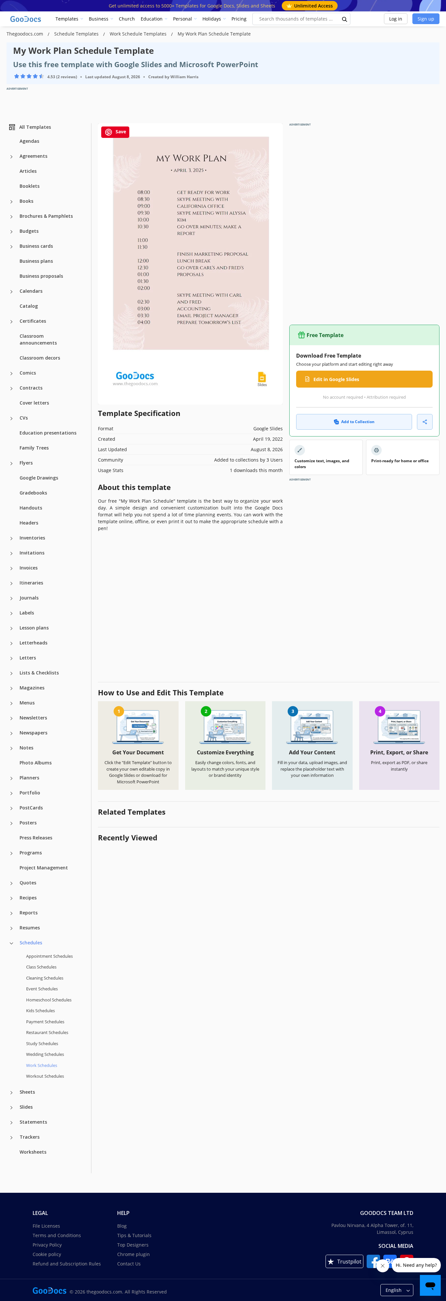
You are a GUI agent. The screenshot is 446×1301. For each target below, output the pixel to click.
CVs (24, 418)
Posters (28, 823)
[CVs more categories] (11, 418)
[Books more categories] (11, 202)
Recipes (28, 897)
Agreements (33, 156)
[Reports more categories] (11, 913)
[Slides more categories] (11, 1108)
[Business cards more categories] (11, 247)
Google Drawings (39, 478)
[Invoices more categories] (11, 568)
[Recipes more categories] (11, 898)
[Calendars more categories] (11, 292)
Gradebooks (33, 493)
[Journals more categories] (11, 598)
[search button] (345, 19)
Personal (182, 19)
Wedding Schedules (45, 1054)
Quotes (28, 883)
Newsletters (33, 718)
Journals (29, 598)
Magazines (32, 688)
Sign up (426, 19)
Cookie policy (47, 1254)
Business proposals (41, 276)
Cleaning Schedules (44, 978)
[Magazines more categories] (11, 688)
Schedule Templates (77, 34)
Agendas (29, 141)
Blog (122, 1226)
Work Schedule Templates (139, 34)
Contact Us (129, 1264)
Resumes (30, 927)
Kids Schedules (40, 1010)
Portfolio (30, 793)
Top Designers (133, 1245)
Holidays (211, 19)
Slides (26, 1107)
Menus (27, 703)
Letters (28, 658)
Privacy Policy (47, 1245)
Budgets (29, 231)
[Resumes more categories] (11, 928)
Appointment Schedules (49, 956)
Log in (395, 19)
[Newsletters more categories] (11, 718)
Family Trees (34, 448)
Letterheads (33, 643)
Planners (29, 778)
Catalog (29, 306)
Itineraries (31, 583)
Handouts (31, 508)
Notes (26, 748)
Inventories (32, 538)
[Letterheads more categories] (11, 643)
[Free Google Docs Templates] (26, 19)
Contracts (31, 388)
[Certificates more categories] (11, 322)
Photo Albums (36, 763)
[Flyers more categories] (11, 463)
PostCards (31, 808)
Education (152, 19)
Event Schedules (42, 989)
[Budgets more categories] (11, 232)
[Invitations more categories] (11, 553)
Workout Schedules (45, 1076)
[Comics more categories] (11, 373)
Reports (29, 912)
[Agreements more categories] (11, 157)
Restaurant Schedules (47, 1032)
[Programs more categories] (11, 853)
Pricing (239, 19)
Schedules (31, 942)
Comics (28, 373)
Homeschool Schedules (49, 1000)
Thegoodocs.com (25, 34)
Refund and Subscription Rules (67, 1264)
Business (98, 19)
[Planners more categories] (11, 778)
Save (120, 131)
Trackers (30, 1137)
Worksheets (33, 1152)
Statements (33, 1122)
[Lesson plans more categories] (11, 628)
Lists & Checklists (39, 673)
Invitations (32, 553)
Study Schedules (42, 1043)
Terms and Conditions (57, 1235)
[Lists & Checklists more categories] (11, 673)
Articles (28, 171)
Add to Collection (357, 421)
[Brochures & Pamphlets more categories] (11, 217)
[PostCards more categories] (11, 808)
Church (127, 19)
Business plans (36, 261)
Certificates (33, 321)
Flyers (26, 463)
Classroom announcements (38, 339)
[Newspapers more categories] (11, 733)
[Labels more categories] (11, 613)
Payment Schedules (45, 1022)
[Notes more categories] (11, 748)
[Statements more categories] (11, 1123)
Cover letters (34, 403)
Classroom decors (40, 358)
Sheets (27, 1092)
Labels (27, 613)
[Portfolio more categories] (11, 793)
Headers (29, 523)
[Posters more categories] (11, 823)
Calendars (31, 291)
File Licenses (46, 1226)
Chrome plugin (133, 1254)
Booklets (30, 186)
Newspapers (33, 733)
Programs (31, 853)
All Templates (35, 127)
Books (26, 201)
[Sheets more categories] (11, 1093)
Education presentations (48, 433)
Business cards (36, 246)
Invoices (29, 568)
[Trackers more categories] (11, 1138)
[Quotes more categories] (11, 883)
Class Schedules (41, 967)
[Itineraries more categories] (11, 583)
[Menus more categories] (11, 703)
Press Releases (36, 838)
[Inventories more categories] (11, 538)
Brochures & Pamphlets (46, 216)
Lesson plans (34, 628)
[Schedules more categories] (11, 943)
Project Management (44, 868)
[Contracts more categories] (11, 388)
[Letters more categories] (11, 658)
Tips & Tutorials (134, 1235)
